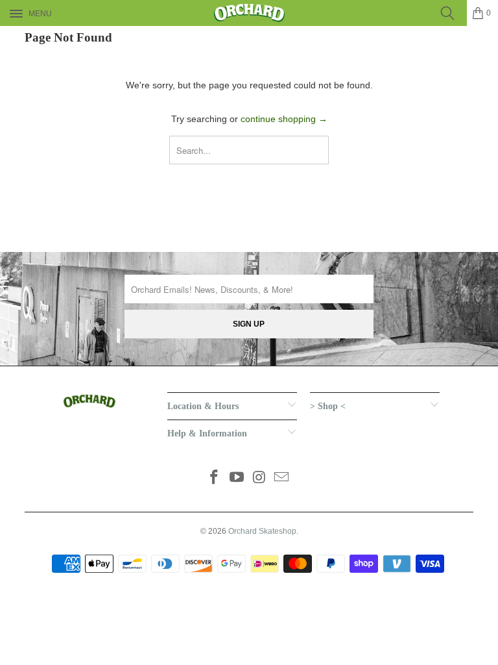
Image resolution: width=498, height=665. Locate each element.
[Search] (451, 12)
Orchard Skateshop (262, 531)
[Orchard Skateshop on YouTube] (237, 478)
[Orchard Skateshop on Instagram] (260, 478)
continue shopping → (284, 119)
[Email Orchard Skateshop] (282, 478)
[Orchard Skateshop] (249, 13)
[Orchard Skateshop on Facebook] (214, 478)
